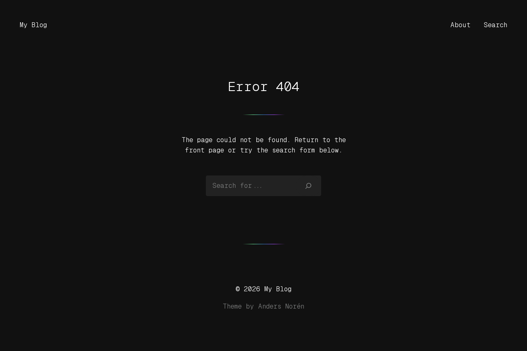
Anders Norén (281, 306)
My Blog (33, 25)
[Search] (308, 186)
